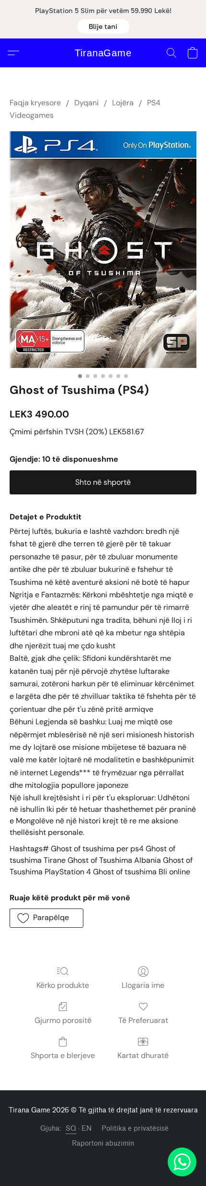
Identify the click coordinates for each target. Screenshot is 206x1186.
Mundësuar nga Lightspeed (103, 1160)
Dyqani (86, 103)
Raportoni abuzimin (103, 1143)
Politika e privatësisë (135, 1128)
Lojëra (123, 103)
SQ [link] (71, 1128)
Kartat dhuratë (143, 1055)
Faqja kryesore (35, 103)
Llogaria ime (143, 985)
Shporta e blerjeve (63, 1055)
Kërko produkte (62, 985)
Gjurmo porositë (63, 1020)
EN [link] (86, 1128)
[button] (103, 26)
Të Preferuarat (143, 1020)
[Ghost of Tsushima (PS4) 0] (103, 249)
